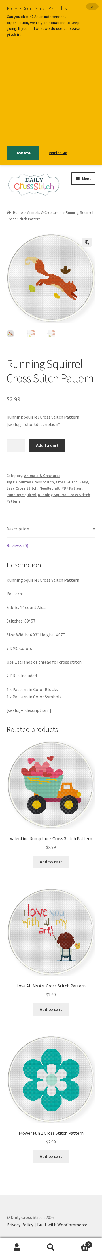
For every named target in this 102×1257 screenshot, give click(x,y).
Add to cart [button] (51, 862)
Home (18, 212)
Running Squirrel (21, 494)
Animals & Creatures (44, 212)
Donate (23, 153)
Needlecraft (49, 488)
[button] (87, 242)
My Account (17, 1247)
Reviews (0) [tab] (17, 545)
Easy (84, 482)
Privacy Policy (20, 1224)
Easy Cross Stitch (22, 488)
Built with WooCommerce (62, 1224)
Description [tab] (18, 529)
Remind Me (58, 152)
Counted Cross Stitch (35, 482)
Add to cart (47, 445)
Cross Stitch (67, 482)
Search (51, 1247)
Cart (79, 1242)
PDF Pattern (71, 488)
